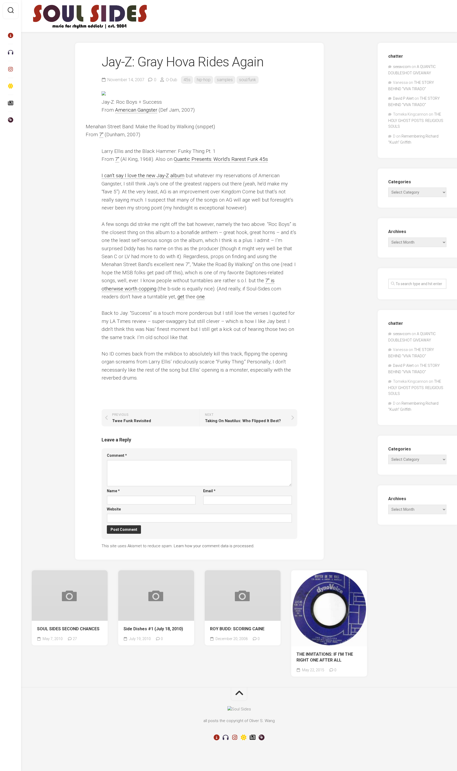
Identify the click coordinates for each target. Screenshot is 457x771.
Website (114, 509)
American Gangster (136, 110)
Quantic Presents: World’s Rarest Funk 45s (221, 159)
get (180, 297)
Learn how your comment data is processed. (214, 546)
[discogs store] (10, 120)
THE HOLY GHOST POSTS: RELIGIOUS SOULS (415, 120)
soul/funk (247, 79)
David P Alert (403, 98)
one (200, 297)
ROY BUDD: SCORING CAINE (237, 628)
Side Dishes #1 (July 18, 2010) (153, 628)
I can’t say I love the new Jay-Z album (143, 175)
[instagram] (10, 69)
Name (113, 491)
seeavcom (402, 67)
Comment (117, 455)
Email (209, 491)
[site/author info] (10, 35)
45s (187, 79)
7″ (101, 134)
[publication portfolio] (10, 103)
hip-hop (204, 79)
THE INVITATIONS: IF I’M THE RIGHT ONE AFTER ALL (324, 657)
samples (225, 79)
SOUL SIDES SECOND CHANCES (68, 628)
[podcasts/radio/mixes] (10, 52)
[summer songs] (10, 86)
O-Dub (171, 79)
